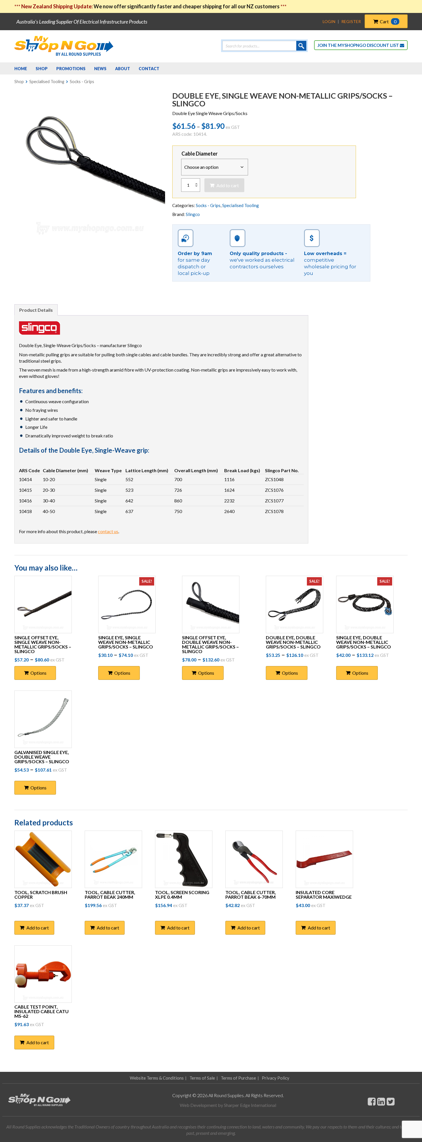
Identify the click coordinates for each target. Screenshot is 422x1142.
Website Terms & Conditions (157, 1077)
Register (351, 21)
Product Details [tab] (36, 310)
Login (329, 21)
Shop (19, 81)
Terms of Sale (202, 1077)
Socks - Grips (82, 81)
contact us (108, 531)
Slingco (193, 214)
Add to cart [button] (37, 927)
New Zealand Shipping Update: (57, 6)
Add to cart (227, 185)
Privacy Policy (275, 1077)
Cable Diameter (199, 153)
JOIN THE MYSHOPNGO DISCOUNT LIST (359, 45)
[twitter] (390, 1101)
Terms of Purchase (238, 1077)
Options (38, 673)
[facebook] (371, 1101)
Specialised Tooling (46, 81)
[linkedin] (381, 1101)
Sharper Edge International (250, 1105)
